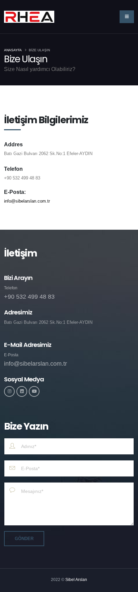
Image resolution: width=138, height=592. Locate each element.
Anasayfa (13, 50)
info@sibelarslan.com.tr (27, 201)
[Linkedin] (21, 391)
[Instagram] (9, 391)
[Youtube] (34, 391)
